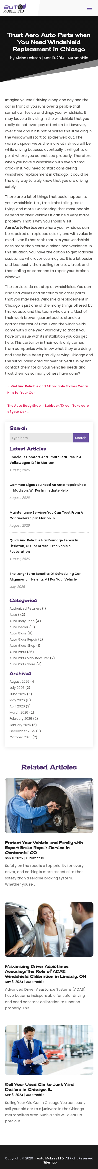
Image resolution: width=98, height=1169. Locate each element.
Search (80, 438)
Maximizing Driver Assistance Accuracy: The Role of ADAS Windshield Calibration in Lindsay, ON (45, 971)
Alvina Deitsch (28, 58)
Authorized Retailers (25, 608)
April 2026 (17, 706)
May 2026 (17, 700)
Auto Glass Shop (22, 645)
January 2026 (20, 725)
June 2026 (18, 694)
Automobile (77, 58)
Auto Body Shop (22, 621)
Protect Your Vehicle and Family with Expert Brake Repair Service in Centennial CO (44, 847)
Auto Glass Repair (23, 639)
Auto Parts (18, 652)
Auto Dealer (19, 627)
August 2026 (19, 681)
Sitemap (50, 1162)
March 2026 (19, 712)
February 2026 (21, 718)
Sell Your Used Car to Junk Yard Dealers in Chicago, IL (39, 1087)
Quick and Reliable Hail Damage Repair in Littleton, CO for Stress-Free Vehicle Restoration (44, 546)
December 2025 (22, 731)
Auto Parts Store (22, 664)
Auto (13, 614)
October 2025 (20, 737)
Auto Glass (18, 633)
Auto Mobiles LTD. (50, 1158)
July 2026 (17, 687)
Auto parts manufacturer (29, 658)
